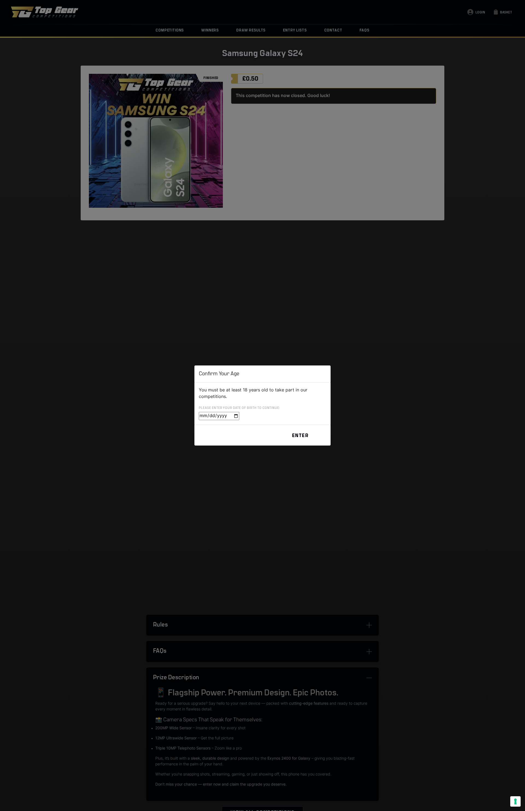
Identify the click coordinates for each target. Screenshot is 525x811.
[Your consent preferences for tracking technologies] (515, 801)
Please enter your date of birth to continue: (239, 408)
